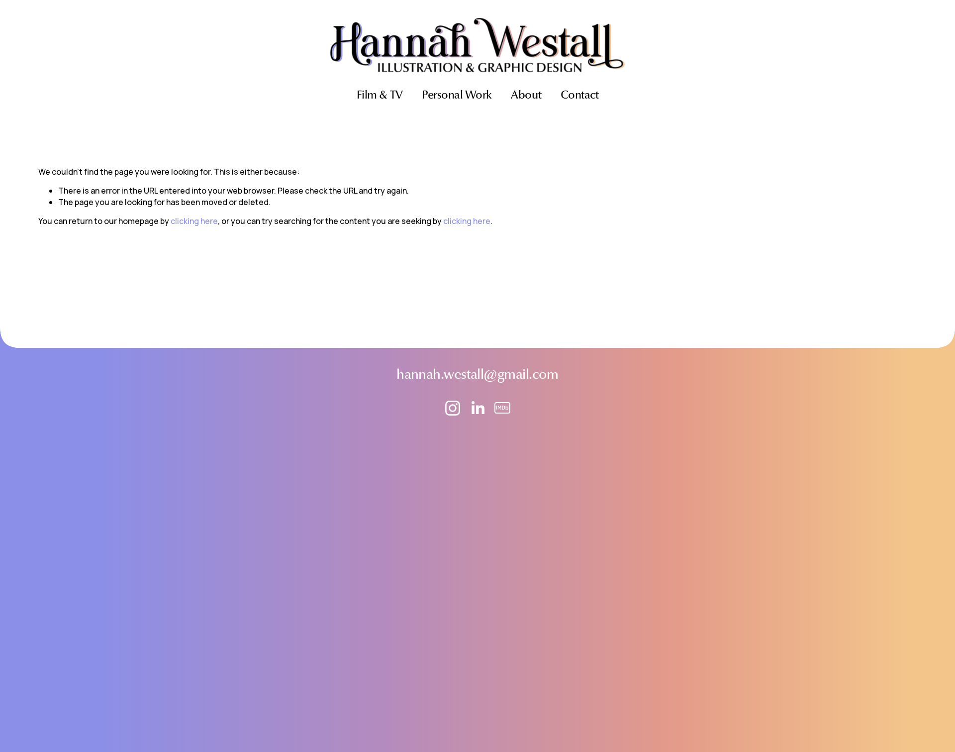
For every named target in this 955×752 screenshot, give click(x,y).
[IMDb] (502, 408)
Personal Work (457, 96)
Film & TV (380, 96)
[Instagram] (453, 408)
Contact (580, 96)
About (526, 96)
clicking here (194, 220)
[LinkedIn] (477, 408)
